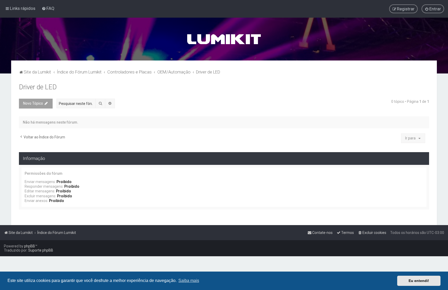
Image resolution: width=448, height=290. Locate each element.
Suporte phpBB (40, 250)
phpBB (29, 246)
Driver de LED (38, 87)
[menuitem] (48, 8)
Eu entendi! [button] (419, 281)
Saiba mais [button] (188, 280)
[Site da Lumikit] (224, 39)
